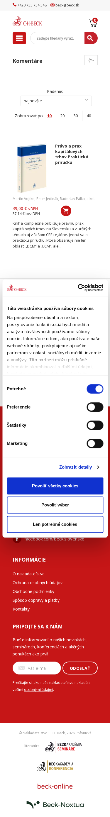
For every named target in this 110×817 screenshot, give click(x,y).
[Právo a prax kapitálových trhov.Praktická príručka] (32, 168)
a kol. (91, 198)
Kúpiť (66, 211)
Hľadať (91, 38)
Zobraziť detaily (75, 467)
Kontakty (21, 609)
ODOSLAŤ (80, 668)
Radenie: (55, 91)
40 (89, 115)
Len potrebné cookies (55, 524)
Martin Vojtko (24, 198)
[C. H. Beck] (35, 21)
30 (75, 115)
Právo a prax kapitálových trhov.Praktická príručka (71, 154)
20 (62, 115)
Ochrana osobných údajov (37, 582)
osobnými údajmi (38, 689)
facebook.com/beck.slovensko (54, 539)
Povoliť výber (55, 504)
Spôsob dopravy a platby (36, 600)
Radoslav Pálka (72, 198)
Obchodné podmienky (33, 591)
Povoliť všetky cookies (55, 485)
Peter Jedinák (47, 198)
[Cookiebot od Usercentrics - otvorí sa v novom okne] (78, 287)
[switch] (95, 407)
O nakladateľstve (29, 574)
